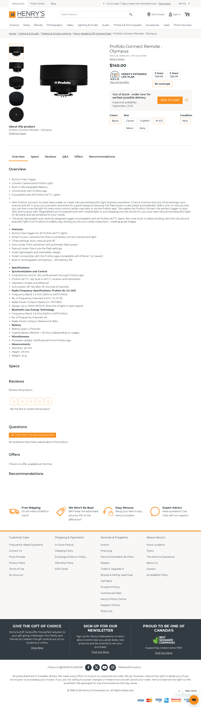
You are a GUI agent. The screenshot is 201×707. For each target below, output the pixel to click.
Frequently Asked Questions (26, 544)
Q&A (65, 156)
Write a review (117, 59)
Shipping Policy (64, 550)
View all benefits (119, 82)
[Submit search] (131, 14)
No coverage (162, 83)
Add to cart (170, 100)
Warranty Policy (64, 563)
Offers (78, 156)
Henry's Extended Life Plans (117, 556)
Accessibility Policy (157, 575)
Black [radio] (115, 120)
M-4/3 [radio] (159, 120)
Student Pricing (110, 587)
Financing (106, 550)
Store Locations (156, 544)
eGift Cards (61, 569)
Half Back (106, 581)
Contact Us (15, 550)
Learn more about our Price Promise (162, 3)
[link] (14, 512)
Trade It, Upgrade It (112, 569)
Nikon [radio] (129, 128)
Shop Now (37, 647)
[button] (103, 3)
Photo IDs (106, 611)
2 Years (174, 75)
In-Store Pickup (64, 544)
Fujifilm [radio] (144, 120)
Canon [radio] (130, 120)
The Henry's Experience (161, 556)
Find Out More (100, 652)
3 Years (159, 75)
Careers (151, 569)
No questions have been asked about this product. (38, 442)
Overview (18, 156)
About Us (152, 563)
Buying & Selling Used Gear (117, 575)
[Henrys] (27, 14)
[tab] (16, 51)
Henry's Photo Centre (113, 599)
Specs (35, 156)
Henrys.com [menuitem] (18, 3)
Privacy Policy (17, 563)
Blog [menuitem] (53, 3)
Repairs (105, 563)
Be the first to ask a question (32, 435)
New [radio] (185, 120)
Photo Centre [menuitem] (38, 3)
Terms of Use (16, 569)
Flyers (150, 550)
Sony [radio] (142, 128)
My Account (16, 575)
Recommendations (102, 156)
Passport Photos (110, 605)
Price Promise (17, 556)
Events (105, 544)
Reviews (50, 156)
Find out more (17, 133)
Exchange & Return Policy (70, 556)
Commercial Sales (111, 593)
